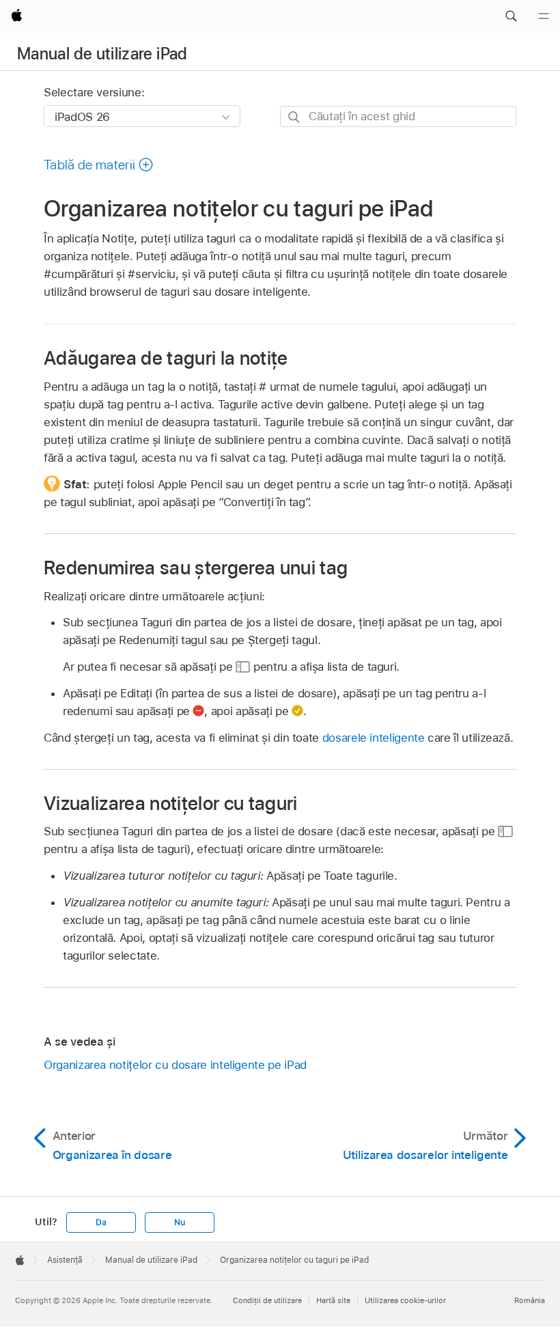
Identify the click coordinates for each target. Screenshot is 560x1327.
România (529, 1300)
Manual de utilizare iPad (102, 54)
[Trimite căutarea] (295, 117)
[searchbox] (398, 116)
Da (101, 1222)
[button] (510, 16)
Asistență (65, 1260)
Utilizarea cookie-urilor (405, 1300)
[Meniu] (543, 16)
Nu (179, 1222)
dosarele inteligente (373, 737)
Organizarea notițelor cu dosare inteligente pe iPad (175, 1065)
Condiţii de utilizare (267, 1300)
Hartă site (333, 1300)
